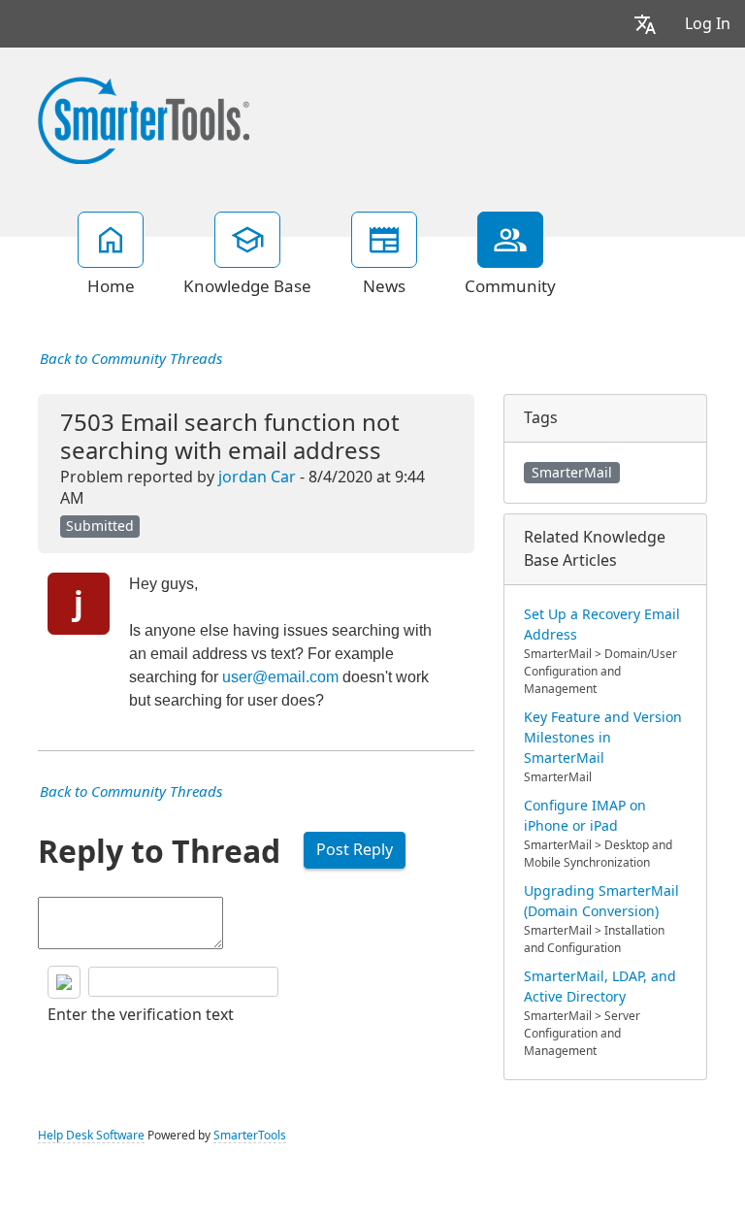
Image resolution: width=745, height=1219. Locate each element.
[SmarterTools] (143, 118)
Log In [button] (707, 24)
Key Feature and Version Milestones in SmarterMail (603, 737)
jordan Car (257, 477)
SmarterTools (249, 1135)
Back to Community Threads (131, 359)
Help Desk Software (91, 1135)
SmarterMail (572, 472)
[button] (645, 24)
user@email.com (280, 677)
